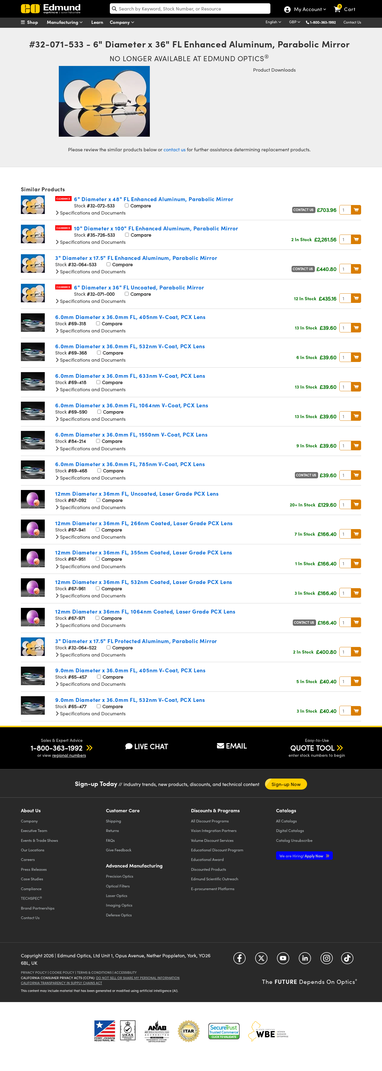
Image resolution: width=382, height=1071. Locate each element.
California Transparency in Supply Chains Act (61, 983)
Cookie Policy (62, 972)
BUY (356, 210)
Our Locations (32, 849)
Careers (28, 859)
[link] (347, 4)
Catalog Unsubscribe (294, 840)
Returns (112, 830)
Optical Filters (118, 885)
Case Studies (32, 878)
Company (120, 22)
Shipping (113, 820)
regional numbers (69, 755)
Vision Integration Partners (214, 830)
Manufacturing (63, 22)
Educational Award (207, 859)
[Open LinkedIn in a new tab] (305, 960)
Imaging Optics (119, 904)
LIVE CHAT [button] (151, 746)
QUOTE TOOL (312, 747)
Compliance (31, 888)
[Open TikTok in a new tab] (347, 960)
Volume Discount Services (212, 840)
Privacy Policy (34, 972)
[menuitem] (36, 22)
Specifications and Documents (92, 212)
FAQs (110, 840)
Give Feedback (118, 849)
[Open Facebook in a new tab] (239, 960)
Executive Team (34, 830)
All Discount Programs (210, 820)
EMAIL (236, 745)
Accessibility (125, 972)
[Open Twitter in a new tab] (261, 960)
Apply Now (301, 855)
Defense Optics (119, 914)
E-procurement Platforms (213, 888)
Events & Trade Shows (39, 840)
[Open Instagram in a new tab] (326, 960)
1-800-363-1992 (323, 22)
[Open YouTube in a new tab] (283, 960)
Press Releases (34, 869)
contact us (175, 149)
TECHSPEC (31, 898)
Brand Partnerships (38, 907)
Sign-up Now (286, 784)
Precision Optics (119, 876)
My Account (307, 10)
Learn (97, 22)
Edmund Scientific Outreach (214, 878)
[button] (325, 22)
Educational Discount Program (217, 849)
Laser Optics (116, 895)
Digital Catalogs (290, 830)
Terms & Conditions (94, 972)
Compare (140, 205)
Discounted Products (208, 869)
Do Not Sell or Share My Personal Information (138, 978)
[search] (190, 8)
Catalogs (286, 820)
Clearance (63, 198)
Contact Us (352, 22)
